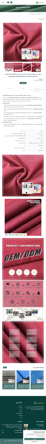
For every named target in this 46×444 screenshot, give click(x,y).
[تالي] (41, 67)
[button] (6, 367)
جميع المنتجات (41, 19)
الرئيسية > (42, 13)
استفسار (23, 83)
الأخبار (21, 409)
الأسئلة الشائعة (19, 413)
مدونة (21, 417)
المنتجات (38, 13)
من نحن (20, 405)
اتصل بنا (20, 411)
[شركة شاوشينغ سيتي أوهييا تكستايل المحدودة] (40, 2)
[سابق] (3, 67)
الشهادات (20, 415)
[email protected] (18, 432)
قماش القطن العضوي (32, 13)
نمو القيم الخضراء (40, 424)
